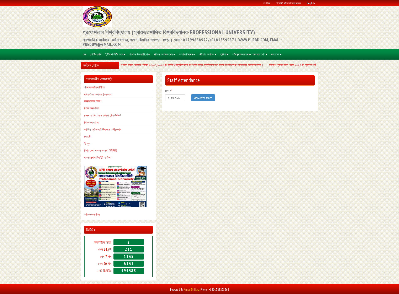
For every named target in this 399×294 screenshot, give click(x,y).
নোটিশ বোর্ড (95, 54)
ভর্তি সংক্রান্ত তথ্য (163, 54)
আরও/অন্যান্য (92, 214)
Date (168, 91)
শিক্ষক (87, 122)
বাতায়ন (95, 122)
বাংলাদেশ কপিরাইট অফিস (97, 157)
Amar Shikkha (192, 290)
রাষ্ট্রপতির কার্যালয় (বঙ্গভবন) (98, 94)
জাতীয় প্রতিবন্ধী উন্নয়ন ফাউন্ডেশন (102, 129)
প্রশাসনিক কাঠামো (138, 54)
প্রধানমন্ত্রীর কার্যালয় (94, 87)
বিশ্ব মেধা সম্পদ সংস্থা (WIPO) (100, 150)
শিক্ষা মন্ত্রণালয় (91, 108)
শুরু (84, 54)
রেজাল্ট (87, 136)
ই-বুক (87, 143)
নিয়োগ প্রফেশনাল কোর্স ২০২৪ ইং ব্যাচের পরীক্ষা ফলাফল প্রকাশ (298, 65)
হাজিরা (223, 54)
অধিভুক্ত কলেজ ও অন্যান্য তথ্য (248, 54)
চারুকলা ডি (89, 115)
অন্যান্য (275, 54)
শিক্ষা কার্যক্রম (186, 54)
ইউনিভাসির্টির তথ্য (114, 54)
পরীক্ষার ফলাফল (206, 54)
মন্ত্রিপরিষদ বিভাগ (93, 101)
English (311, 3)
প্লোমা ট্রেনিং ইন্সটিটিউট (108, 115)
